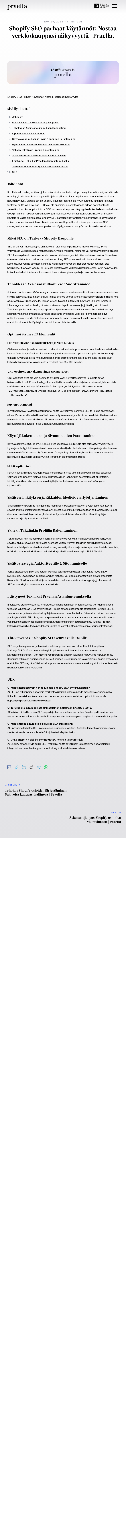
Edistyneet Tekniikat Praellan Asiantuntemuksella (40, 161)
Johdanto (17, 117)
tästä (33, 626)
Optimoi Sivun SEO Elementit (28, 133)
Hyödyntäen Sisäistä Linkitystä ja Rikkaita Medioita (41, 144)
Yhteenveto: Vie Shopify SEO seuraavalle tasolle (40, 166)
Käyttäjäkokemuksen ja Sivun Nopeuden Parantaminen (43, 139)
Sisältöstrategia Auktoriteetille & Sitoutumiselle (39, 155)
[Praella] (16, 7)
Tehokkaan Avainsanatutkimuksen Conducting (39, 128)
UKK (14, 172)
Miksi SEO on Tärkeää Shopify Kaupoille (35, 122)
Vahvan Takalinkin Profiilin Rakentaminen (35, 150)
